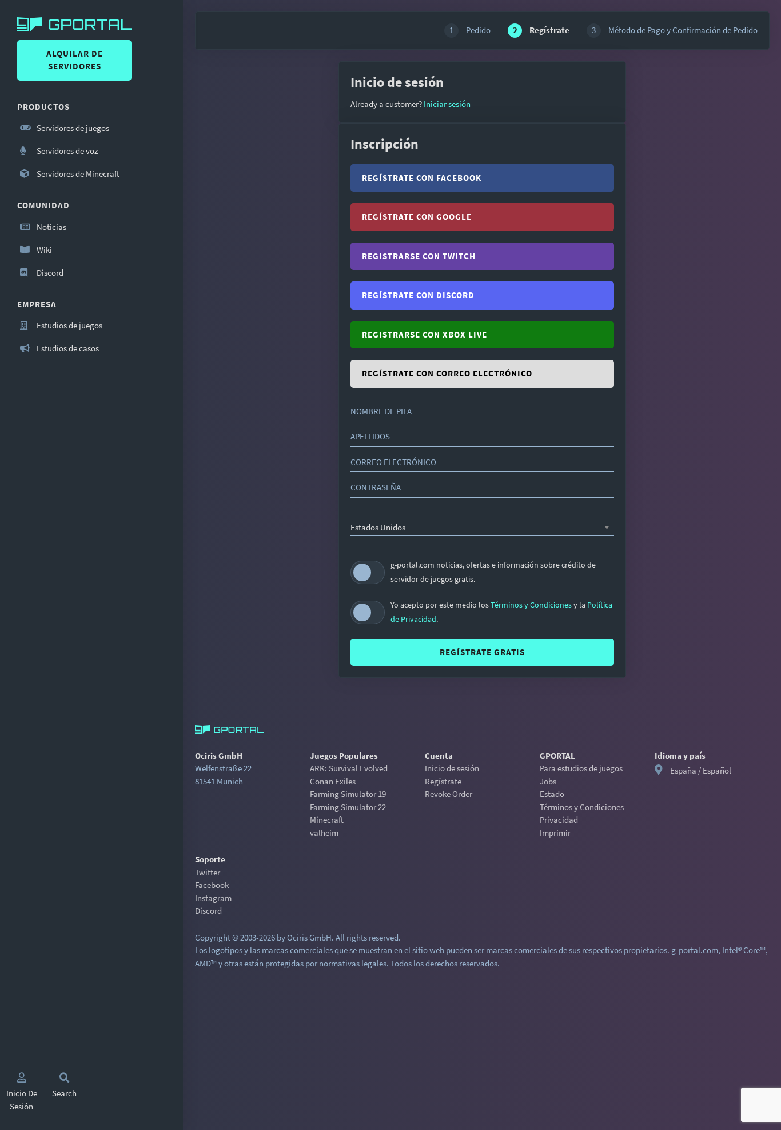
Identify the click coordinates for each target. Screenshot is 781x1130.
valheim (324, 832)
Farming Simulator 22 (348, 807)
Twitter (207, 872)
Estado (552, 793)
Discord (49, 272)
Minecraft (327, 819)
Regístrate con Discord (418, 295)
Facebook (212, 884)
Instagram (213, 898)
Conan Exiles (333, 781)
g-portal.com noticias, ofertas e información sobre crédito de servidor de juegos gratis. (493, 572)
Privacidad (559, 819)
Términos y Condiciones (532, 605)
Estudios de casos (67, 348)
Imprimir (555, 832)
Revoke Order (448, 793)
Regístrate (443, 781)
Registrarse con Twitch (419, 256)
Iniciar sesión (446, 103)
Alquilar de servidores (74, 60)
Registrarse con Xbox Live (424, 334)
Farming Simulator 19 (348, 793)
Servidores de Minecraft (77, 173)
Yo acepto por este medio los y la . (501, 612)
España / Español (700, 770)
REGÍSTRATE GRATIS (482, 652)
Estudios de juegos (68, 325)
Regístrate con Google (417, 216)
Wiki (43, 249)
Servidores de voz (66, 150)
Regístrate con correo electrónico (447, 373)
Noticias (50, 226)
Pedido (470, 30)
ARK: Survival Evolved (349, 768)
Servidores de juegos (72, 127)
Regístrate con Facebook (421, 177)
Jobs (548, 781)
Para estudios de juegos (581, 768)
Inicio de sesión (452, 768)
